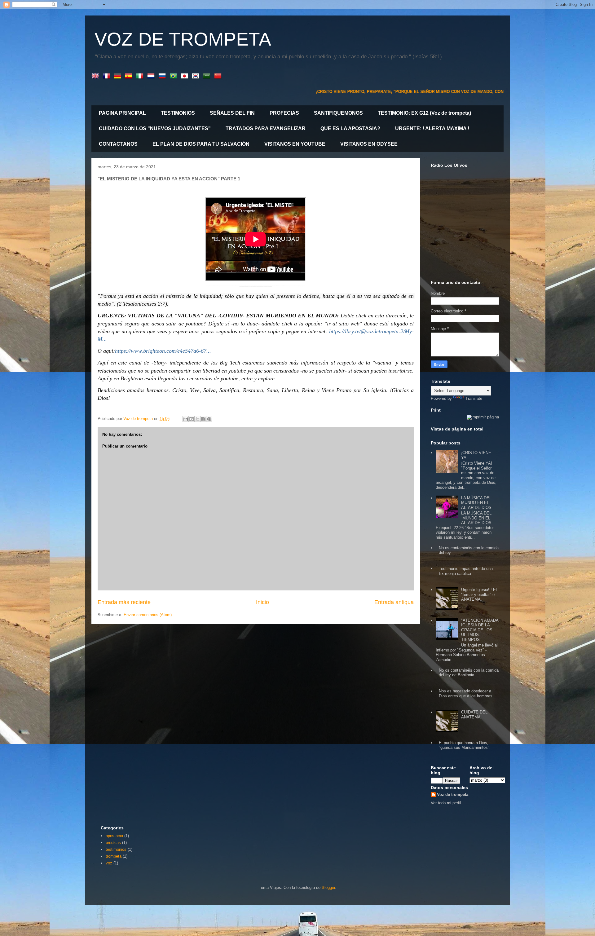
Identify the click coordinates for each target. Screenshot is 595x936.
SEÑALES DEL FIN (232, 113)
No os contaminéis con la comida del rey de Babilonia (469, 673)
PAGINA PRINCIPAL (122, 113)
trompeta (113, 856)
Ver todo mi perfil (446, 803)
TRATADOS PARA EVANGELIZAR (266, 128)
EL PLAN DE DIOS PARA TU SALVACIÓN (200, 144)
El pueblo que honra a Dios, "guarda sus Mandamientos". (465, 745)
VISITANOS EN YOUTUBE (294, 144)
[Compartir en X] (197, 419)
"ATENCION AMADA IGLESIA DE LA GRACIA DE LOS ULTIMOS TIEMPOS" (479, 630)
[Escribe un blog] (191, 419)
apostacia (114, 835)
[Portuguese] (174, 76)
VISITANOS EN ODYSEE (369, 144)
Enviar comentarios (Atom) (148, 614)
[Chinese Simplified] (219, 76)
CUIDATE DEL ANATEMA (474, 714)
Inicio (262, 602)
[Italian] (141, 76)
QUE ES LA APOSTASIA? (350, 128)
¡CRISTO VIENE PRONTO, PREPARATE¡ (320, 91)
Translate (473, 398)
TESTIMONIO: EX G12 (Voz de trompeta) (424, 113)
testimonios (116, 849)
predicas (113, 842)
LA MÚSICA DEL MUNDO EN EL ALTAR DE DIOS (476, 503)
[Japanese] (186, 76)
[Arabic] (208, 76)
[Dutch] (152, 76)
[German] (119, 76)
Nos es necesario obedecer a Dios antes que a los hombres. (466, 693)
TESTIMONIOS (178, 113)
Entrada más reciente (124, 602)
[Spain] (130, 76)
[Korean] (197, 76)
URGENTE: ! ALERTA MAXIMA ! (432, 128)
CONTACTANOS (118, 144)
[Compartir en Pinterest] (209, 419)
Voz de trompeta (452, 794)
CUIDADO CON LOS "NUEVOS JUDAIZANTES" (155, 128)
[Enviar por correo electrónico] (186, 419)
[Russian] (163, 76)
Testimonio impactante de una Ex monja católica (466, 571)
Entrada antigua (394, 602)
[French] (107, 76)
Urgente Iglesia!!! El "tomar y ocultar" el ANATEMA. (479, 594)
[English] (96, 76)
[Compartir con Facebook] (203, 419)
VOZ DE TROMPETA (183, 39)
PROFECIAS (284, 113)
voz (109, 863)
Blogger (328, 887)
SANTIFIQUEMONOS (338, 113)
